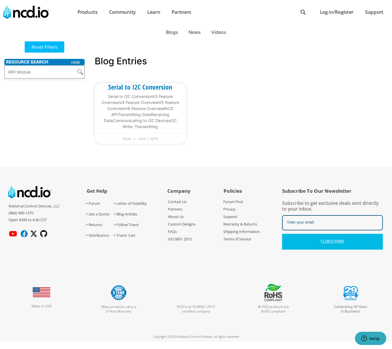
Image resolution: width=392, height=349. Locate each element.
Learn (153, 12)
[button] (44, 47)
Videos (218, 32)
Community (122, 12)
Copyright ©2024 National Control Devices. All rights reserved (196, 336)
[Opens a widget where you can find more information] (370, 339)
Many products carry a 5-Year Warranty (118, 309)
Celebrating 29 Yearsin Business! (350, 308)
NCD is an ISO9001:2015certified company (196, 309)
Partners (181, 12)
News (195, 32)
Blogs (172, 32)
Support (374, 12)
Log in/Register (337, 12)
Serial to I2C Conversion (140, 87)
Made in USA (41, 306)
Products (87, 12)
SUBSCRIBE (332, 241)
